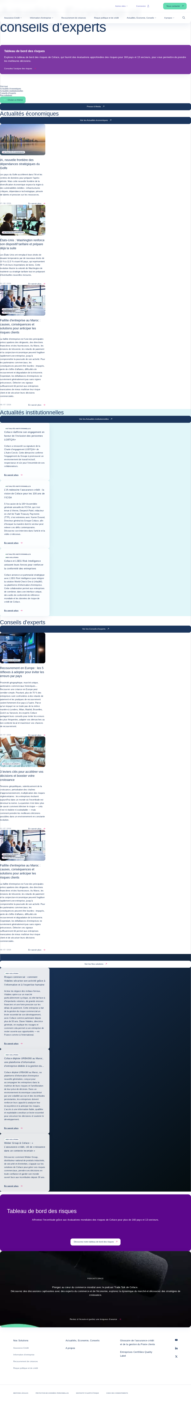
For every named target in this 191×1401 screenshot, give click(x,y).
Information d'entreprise (23, 1355)
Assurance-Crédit (21, 1348)
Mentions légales (20, 1393)
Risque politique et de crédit (25, 1368)
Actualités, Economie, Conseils (83, 1340)
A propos (70, 1348)
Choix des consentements (117, 1393)
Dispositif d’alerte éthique (87, 1393)
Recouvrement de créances (25, 1361)
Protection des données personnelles (52, 1393)
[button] (13, 18)
